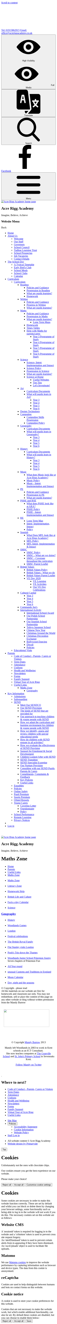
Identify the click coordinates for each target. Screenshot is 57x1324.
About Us (12, 235)
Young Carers (21, 803)
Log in (11, 826)
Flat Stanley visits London (21, 947)
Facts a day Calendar (18, 902)
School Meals (21, 270)
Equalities (19, 785)
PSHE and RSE (28, 500)
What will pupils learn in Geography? (39, 433)
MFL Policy (33, 541)
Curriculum (13, 279)
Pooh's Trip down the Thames (23, 952)
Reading (24, 284)
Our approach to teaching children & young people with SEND (37, 718)
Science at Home (35, 376)
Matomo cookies (17, 1262)
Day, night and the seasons (21, 982)
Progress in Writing (36, 305)
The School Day (16, 261)
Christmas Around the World (41, 633)
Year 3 (36, 400)
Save (29, 1321)
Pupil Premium (21, 794)
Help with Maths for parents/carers (37, 332)
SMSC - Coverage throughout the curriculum (40, 559)
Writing (24, 299)
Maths (23, 310)
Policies (30, 647)
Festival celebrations (18, 936)
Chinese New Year (36, 630)
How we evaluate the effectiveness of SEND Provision (37, 747)
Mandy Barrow (32, 1042)
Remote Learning (22, 817)
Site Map (12, 1120)
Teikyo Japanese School (39, 627)
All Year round (15, 966)
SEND (17, 702)
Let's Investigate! (41, 385)
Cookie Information (24, 1129)
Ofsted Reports (21, 800)
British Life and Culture (19, 896)
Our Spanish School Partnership (37, 623)
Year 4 (36, 402)
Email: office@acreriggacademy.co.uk (16, 31)
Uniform (18, 667)
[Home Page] (18, 201)
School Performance (24, 814)
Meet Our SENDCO (30, 705)
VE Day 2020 (34, 578)
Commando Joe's (28, 607)
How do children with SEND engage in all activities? (35, 741)
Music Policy (33, 480)
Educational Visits (23, 650)
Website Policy (21, 1132)
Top (4, 1149)
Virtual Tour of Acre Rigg (27, 682)
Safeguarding (20, 699)
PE (21, 489)
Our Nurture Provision (31, 765)
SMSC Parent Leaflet (37, 564)
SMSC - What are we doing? (41, 555)
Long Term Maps (41, 322)
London (12, 930)
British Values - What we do (41, 572)
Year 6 (36, 408)
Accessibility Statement (25, 1126)
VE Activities (39, 584)
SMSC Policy (33, 552)
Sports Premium (22, 797)
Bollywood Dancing (37, 641)
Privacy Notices (22, 820)
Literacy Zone (15, 886)
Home (11, 233)
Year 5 (36, 405)
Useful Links (20, 685)
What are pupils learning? (39, 293)
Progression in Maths (37, 316)
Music (23, 471)
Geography (26, 425)
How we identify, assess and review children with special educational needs (34, 734)
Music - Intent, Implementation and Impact (40, 485)
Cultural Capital (28, 592)
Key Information (16, 693)
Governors (19, 244)
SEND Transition (29, 759)
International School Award (40, 613)
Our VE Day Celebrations (39, 588)
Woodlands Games (17, 925)
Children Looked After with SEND (38, 756)
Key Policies (26, 780)
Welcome (18, 238)
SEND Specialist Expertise (33, 762)
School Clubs (20, 273)
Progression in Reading (38, 290)
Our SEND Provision (31, 708)
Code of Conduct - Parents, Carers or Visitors (30, 1089)
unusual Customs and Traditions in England (29, 971)
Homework (32, 296)
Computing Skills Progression (35, 418)
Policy (30, 529)
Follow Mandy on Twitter (28, 1064)
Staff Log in (14, 1135)
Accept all (18, 1185)
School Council (21, 247)
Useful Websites (41, 379)
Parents (11, 653)
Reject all (7, 1185)
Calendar (18, 276)
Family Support (21, 679)
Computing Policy (36, 423)
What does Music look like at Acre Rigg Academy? (41, 476)
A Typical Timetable (24, 264)
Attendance (19, 664)
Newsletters (20, 673)
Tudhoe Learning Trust (25, 250)
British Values (27, 566)
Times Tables (33, 328)
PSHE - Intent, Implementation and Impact (40, 513)
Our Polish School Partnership (36, 617)
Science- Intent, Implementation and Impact (40, 364)
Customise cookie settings (39, 1185)
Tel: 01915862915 (10, 30)
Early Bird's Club (22, 267)
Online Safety (21, 791)
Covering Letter (28, 805)
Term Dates (19, 661)
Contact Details (21, 258)
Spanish (24, 532)
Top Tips (37, 382)
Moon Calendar (15, 977)
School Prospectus (23, 253)
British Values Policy (37, 569)
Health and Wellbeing (25, 670)
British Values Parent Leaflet (41, 575)
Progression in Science (38, 371)
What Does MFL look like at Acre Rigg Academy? (41, 536)
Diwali (30, 644)
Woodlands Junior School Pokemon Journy (29, 958)
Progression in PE (35, 495)
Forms (17, 676)
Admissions (20, 696)
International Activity (30, 610)
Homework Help (16, 891)
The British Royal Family (20, 941)
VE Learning (39, 581)
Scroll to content (9, 2)
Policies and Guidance (38, 287)
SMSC (23, 549)
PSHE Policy (33, 509)
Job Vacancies (21, 256)
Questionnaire (27, 808)
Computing (26, 414)
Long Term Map (35, 520)
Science (24, 359)
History (24, 448)
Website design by (23, 1143)
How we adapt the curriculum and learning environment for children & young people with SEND (37, 725)
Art (22, 388)
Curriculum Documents (38, 391)
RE (22, 518)
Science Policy (34, 368)
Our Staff (18, 241)
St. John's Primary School (27, 1056)
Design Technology (30, 411)
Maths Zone (26, 687)
